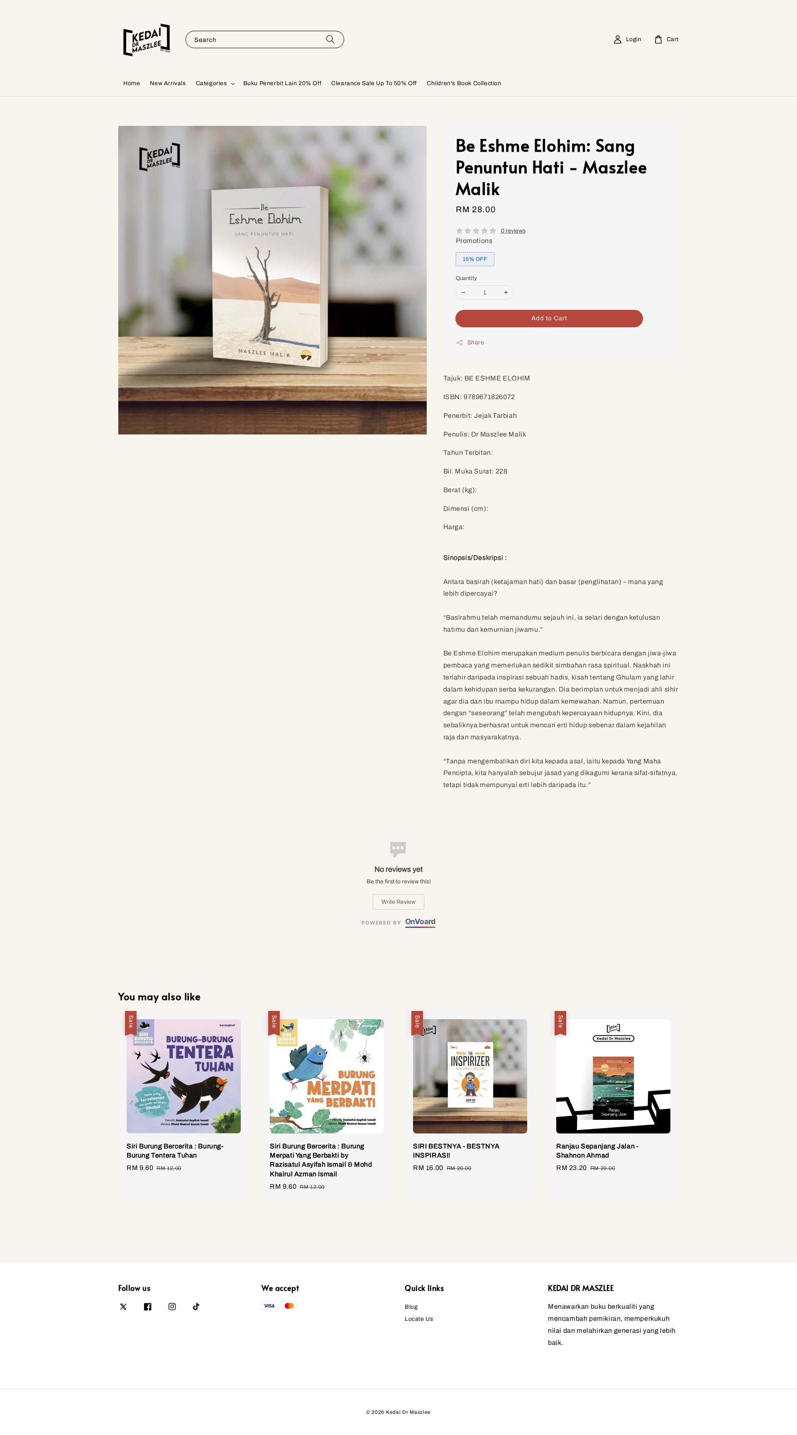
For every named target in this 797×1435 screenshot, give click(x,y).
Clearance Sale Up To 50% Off (374, 83)
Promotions (474, 240)
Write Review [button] (398, 902)
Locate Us (419, 1319)
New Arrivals (168, 83)
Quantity (466, 278)
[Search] (330, 39)
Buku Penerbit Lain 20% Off (282, 83)
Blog (411, 1307)
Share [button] (475, 342)
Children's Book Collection (464, 83)
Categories (211, 83)
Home (131, 83)
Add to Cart (549, 318)
